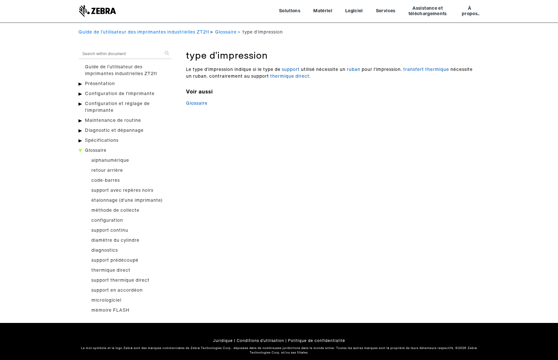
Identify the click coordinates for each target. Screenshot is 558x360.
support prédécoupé (115, 260)
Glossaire (226, 32)
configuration (107, 220)
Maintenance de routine (113, 120)
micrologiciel (106, 300)
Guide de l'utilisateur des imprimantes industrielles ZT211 (143, 32)
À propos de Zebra (470, 12)
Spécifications (102, 140)
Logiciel (354, 11)
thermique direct (110, 270)
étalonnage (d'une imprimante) (127, 200)
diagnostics (104, 250)
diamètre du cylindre (115, 240)
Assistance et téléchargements (427, 11)
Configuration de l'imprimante (120, 94)
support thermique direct (120, 280)
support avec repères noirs (122, 190)
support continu (109, 230)
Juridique (223, 341)
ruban (353, 69)
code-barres (105, 180)
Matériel (322, 11)
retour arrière (107, 170)
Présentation (100, 84)
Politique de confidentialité (316, 341)
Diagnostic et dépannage (114, 130)
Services (386, 11)
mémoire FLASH (110, 310)
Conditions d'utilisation (260, 341)
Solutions (289, 11)
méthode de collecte (115, 210)
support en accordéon (117, 290)
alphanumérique (110, 160)
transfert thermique (426, 69)
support (291, 69)
